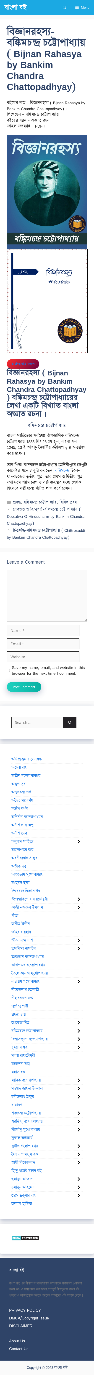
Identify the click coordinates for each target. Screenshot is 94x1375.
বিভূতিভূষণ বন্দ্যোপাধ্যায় (29, 1039)
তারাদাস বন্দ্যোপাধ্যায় (27, 957)
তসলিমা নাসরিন (23, 948)
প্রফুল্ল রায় (18, 1014)
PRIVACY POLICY (25, 1310)
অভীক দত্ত (18, 866)
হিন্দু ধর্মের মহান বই (26, 1171)
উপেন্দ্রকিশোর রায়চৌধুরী (29, 899)
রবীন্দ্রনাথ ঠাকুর (22, 1096)
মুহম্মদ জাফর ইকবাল (27, 1088)
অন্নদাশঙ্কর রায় (22, 850)
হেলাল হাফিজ (21, 1203)
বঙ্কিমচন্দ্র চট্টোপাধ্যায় (40, 502)
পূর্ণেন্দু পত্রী (19, 1006)
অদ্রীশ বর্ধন (19, 808)
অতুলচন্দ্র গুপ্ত (21, 792)
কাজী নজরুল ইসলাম (27, 907)
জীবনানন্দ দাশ (22, 940)
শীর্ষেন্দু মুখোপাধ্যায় (25, 1129)
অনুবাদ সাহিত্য (22, 841)
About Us (17, 1341)
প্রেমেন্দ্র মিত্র (20, 1022)
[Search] (69, 722)
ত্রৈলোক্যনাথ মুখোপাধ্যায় (29, 973)
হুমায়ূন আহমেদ (23, 1187)
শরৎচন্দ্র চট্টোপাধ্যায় (26, 1113)
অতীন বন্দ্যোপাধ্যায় (25, 775)
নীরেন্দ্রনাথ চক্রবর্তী (25, 989)
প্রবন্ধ (17, 502)
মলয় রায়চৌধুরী (23, 1055)
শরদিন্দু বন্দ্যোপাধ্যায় (27, 1121)
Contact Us (19, 1349)
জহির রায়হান (21, 932)
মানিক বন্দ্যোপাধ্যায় (26, 1080)
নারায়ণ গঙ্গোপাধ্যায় (25, 981)
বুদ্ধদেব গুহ (19, 1047)
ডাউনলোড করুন (23, 363)
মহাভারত (18, 1072)
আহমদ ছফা (20, 882)
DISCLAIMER (20, 1326)
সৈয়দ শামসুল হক (24, 1154)
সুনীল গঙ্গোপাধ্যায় (24, 1146)
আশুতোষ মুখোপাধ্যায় (27, 874)
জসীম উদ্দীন (20, 924)
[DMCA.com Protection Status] (25, 1239)
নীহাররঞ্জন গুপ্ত (22, 998)
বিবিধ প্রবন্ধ (68, 502)
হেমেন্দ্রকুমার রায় (24, 1195)
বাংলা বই (15, 7)
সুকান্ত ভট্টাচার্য (21, 1138)
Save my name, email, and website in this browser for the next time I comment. (48, 670)
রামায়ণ (16, 1105)
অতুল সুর (18, 784)
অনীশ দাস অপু (22, 825)
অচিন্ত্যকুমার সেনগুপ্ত (26, 759)
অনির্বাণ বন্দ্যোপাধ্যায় (27, 817)
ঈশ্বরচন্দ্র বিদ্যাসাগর (25, 891)
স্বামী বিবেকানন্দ (23, 1162)
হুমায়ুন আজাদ (22, 1179)
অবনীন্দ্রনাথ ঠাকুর (24, 858)
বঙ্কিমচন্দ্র (62, 471)
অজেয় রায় (19, 767)
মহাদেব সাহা (20, 1064)
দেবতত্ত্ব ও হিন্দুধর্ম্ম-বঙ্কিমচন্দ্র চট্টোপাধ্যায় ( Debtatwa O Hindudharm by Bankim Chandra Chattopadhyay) (45, 516)
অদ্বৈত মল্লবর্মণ (22, 800)
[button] (64, 7)
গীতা (14, 915)
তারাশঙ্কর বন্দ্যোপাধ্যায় (28, 965)
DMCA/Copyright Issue (29, 1318)
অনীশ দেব (19, 833)
